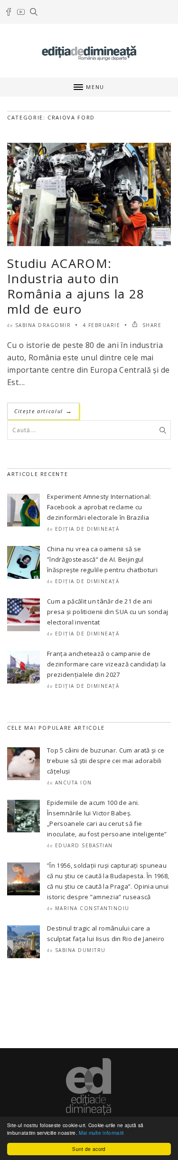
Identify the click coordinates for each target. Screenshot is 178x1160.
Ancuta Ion (73, 782)
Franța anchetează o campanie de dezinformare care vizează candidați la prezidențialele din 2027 (106, 664)
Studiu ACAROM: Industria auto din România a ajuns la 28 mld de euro (75, 286)
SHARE (150, 325)
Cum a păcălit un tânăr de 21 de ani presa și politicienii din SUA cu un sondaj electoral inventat (107, 611)
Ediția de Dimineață (87, 528)
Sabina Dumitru (80, 950)
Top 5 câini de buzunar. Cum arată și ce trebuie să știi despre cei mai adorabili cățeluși (105, 760)
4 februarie (102, 325)
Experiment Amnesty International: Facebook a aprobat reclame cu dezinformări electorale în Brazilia (99, 507)
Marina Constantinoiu (92, 908)
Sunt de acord (88, 1148)
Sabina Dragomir (43, 325)
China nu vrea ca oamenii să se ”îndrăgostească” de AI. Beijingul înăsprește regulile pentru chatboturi (102, 559)
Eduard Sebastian (84, 845)
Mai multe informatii (101, 1132)
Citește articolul (43, 411)
